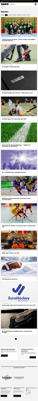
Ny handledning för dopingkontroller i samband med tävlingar (17, 331)
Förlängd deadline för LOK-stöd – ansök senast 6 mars (17, 93)
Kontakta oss (4, 395)
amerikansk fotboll (14, 0)
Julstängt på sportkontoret (9, 279)
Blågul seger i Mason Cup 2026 (10, 253)
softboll (2, 1)
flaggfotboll (23, 0)
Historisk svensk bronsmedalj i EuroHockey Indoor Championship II (16, 199)
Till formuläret (4, 355)
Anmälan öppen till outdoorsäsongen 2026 (14, 119)
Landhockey (12, 4)
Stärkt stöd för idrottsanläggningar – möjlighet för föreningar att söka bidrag (16, 145)
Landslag (10, 196)
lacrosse (26, 0)
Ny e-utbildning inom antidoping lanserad (14, 172)
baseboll (19, 0)
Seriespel (10, 65)
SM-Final (8, 37)
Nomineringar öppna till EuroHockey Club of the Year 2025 (18, 305)
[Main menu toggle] (35, 4)
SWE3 (2, 0)
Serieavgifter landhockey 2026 (10, 67)
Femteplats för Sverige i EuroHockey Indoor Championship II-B (18, 226)
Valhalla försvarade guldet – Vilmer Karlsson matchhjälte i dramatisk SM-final (19, 40)
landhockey (30, 0)
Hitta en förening (17, 395)
